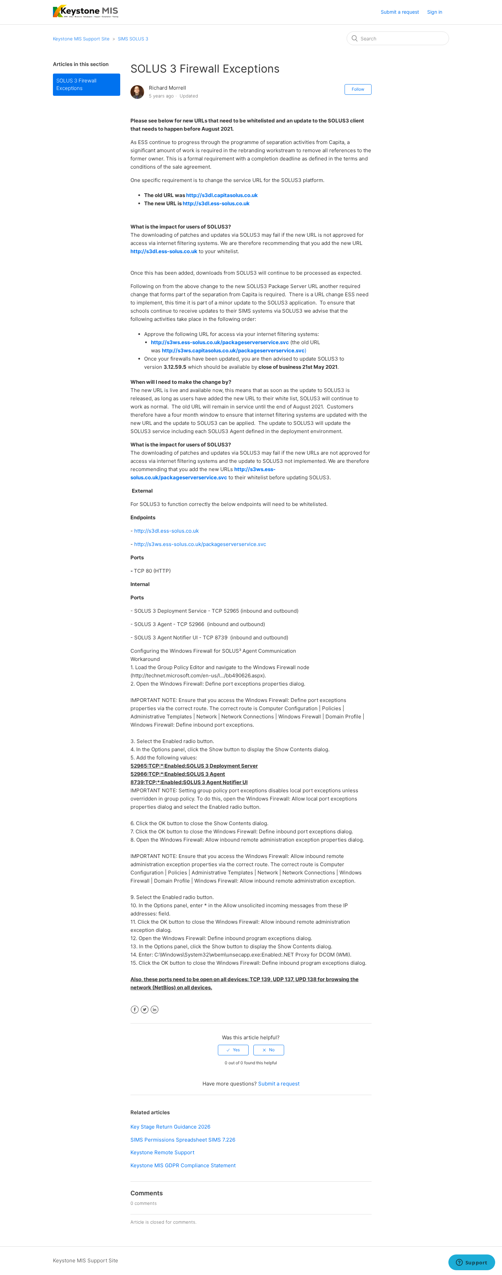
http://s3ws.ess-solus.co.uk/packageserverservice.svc (200, 544)
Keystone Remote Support (162, 1152)
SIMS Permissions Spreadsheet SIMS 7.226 (182, 1139)
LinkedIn (154, 1009)
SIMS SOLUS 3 (133, 38)
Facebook (134, 1009)
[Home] (85, 15)
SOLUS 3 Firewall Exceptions (76, 84)
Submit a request (400, 12)
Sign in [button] (434, 12)
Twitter (144, 1009)
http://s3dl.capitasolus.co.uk (222, 195)
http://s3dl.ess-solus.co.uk (216, 203)
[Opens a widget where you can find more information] (471, 1263)
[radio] (233, 1050)
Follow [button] (358, 89)
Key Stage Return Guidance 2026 (170, 1126)
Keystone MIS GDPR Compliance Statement (183, 1165)
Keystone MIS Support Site (81, 38)
